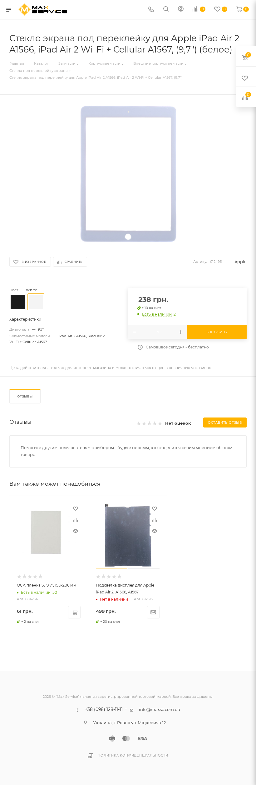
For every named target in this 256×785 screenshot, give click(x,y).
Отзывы (25, 396)
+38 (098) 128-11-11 (104, 710)
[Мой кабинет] (181, 9)
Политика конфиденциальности (133, 755)
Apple (240, 261)
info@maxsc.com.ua (159, 709)
